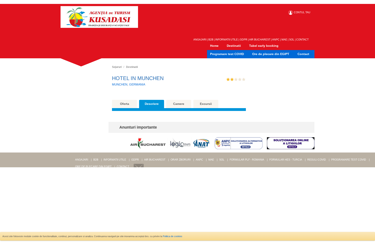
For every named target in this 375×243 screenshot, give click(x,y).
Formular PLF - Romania (247, 159)
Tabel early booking (263, 45)
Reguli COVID (316, 159)
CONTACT (302, 39)
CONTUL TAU (302, 12)
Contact (303, 54)
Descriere (152, 104)
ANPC (276, 39)
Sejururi (117, 67)
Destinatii (234, 45)
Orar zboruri (181, 159)
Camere (178, 104)
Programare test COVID (227, 54)
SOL (291, 39)
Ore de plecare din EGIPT (270, 54)
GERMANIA (137, 84)
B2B (210, 39)
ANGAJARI (199, 39)
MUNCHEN (119, 84)
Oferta (124, 104)
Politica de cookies (172, 236)
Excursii (206, 104)
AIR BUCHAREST (259, 39)
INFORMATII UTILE (226, 39)
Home (214, 45)
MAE (284, 39)
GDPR (243, 39)
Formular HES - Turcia (285, 159)
